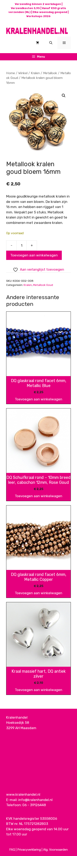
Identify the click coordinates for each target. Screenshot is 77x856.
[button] (63, 95)
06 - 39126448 (34, 805)
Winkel (23, 73)
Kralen (35, 73)
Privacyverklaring (29, 849)
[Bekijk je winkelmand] (37, 43)
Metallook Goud (43, 285)
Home (10, 73)
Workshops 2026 (38, 16)
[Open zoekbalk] (50, 43)
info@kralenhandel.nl (35, 800)
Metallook (50, 73)
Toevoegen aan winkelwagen (34, 255)
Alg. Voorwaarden (55, 849)
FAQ (12, 849)
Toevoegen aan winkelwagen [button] (38, 399)
